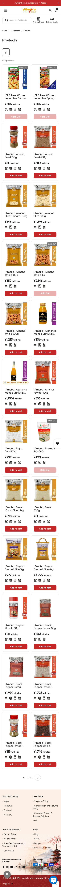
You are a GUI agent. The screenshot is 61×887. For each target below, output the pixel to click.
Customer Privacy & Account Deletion (43, 814)
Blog (35, 834)
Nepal (5, 801)
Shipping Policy (40, 801)
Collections (15, 31)
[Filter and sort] (6, 52)
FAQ (35, 820)
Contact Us (8, 850)
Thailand (7, 810)
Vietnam (7, 815)
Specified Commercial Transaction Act (13, 845)
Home (4, 31)
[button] (56, 10)
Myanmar (7, 806)
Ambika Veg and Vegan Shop (35, 878)
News (36, 839)
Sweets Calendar (41, 848)
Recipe (37, 843)
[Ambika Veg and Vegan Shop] (30, 9)
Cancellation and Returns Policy (45, 807)
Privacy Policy (9, 839)
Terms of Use (9, 834)
